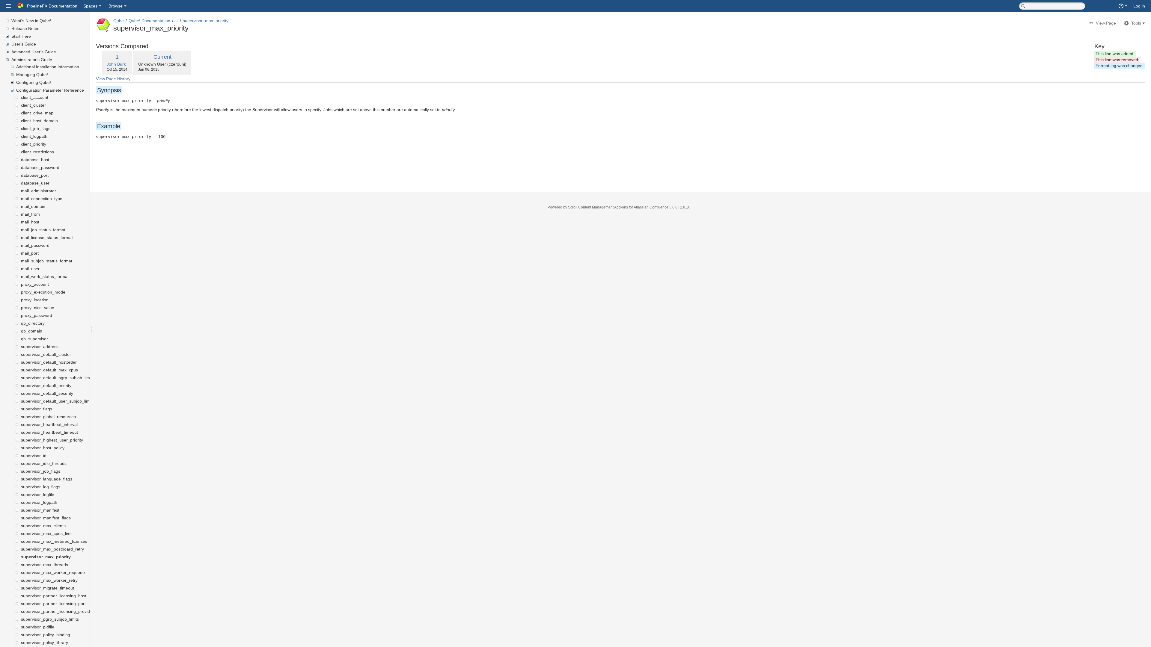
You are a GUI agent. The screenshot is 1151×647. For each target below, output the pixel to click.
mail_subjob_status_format (46, 261)
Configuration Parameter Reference (50, 90)
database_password (40, 167)
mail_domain (33, 206)
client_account (34, 97)
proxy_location (35, 299)
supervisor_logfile (37, 494)
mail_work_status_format (45, 276)
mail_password (35, 245)
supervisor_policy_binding (45, 634)
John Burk (116, 64)
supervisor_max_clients (43, 525)
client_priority (33, 144)
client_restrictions (37, 151)
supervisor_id (33, 455)
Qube (118, 20)
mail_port (30, 253)
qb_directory (33, 323)
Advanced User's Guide (33, 51)
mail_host (30, 222)
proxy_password (36, 315)
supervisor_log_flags (40, 486)
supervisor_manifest (40, 510)
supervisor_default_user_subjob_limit (56, 401)
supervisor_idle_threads (44, 463)
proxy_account (35, 284)
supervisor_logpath (39, 502)
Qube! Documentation (149, 20)
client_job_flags (35, 128)
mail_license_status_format (47, 237)
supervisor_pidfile (37, 627)
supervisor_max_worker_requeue (53, 572)
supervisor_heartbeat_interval (49, 424)
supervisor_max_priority (46, 556)
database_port (35, 175)
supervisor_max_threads (44, 564)
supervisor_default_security (47, 393)
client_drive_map (37, 113)
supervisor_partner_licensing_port (53, 603)
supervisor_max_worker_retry (49, 580)
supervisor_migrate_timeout (47, 588)
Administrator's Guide (31, 59)
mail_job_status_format (43, 229)
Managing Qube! (32, 74)
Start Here (21, 36)
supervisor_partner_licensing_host (53, 595)
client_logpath (34, 136)
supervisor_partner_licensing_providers (58, 611)
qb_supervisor (34, 338)
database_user (35, 183)
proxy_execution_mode (43, 292)
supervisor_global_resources (48, 416)
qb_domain (31, 331)
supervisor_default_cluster (46, 354)
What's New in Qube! (31, 20)
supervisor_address (39, 346)
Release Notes (25, 28)
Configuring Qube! (33, 82)
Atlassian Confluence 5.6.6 (656, 207)
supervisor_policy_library (44, 642)
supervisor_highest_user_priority (52, 440)
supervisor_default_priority (46, 385)
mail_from (30, 214)
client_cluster (33, 105)
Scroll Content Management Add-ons (598, 207)
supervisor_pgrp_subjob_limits (50, 619)
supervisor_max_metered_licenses (54, 541)
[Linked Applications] (8, 6)
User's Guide (23, 44)
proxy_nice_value (37, 307)
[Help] (1123, 6)
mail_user (30, 268)
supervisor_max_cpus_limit (47, 533)
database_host (35, 159)
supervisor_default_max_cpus (49, 370)
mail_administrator (38, 190)
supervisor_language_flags (46, 479)
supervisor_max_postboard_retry (52, 549)
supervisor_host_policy (42, 447)
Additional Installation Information (47, 66)
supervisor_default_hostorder (49, 362)
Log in (1139, 6)
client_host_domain (39, 120)
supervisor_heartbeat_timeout (49, 432)
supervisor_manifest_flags (46, 518)
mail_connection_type (41, 198)
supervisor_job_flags (40, 471)
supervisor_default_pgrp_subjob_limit (56, 377)
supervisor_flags (36, 408)
